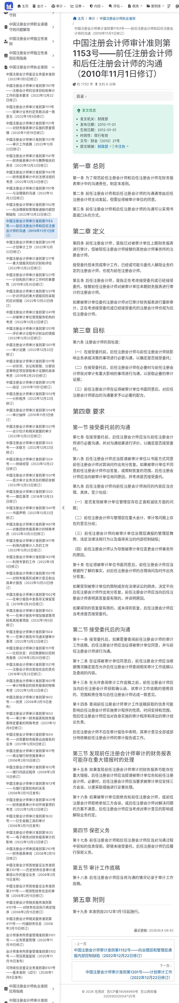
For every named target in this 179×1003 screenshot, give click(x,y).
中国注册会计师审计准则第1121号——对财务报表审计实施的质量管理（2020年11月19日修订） (30, 128)
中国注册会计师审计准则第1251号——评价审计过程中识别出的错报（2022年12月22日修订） (30, 333)
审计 (56, 7)
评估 (113, 7)
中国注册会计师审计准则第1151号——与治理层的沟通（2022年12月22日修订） (30, 193)
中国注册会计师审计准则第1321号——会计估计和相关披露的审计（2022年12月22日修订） (30, 431)
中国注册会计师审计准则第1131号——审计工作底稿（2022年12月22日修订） (30, 144)
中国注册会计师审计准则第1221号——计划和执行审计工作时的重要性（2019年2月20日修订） (30, 279)
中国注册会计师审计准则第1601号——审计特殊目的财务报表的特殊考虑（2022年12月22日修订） (30, 685)
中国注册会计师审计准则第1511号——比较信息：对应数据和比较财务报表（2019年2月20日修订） (30, 653)
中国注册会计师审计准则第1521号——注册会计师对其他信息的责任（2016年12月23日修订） (30, 669)
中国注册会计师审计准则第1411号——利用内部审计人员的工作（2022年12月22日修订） (30, 545)
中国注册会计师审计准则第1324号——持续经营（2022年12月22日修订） (29, 464)
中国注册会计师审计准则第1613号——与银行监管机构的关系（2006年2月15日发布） (30, 788)
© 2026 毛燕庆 (93, 991)
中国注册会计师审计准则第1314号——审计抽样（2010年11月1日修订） (30, 415)
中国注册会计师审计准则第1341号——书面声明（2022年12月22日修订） (30, 512)
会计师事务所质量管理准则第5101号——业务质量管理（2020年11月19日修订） (30, 940)
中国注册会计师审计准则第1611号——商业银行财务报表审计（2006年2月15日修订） (30, 755)
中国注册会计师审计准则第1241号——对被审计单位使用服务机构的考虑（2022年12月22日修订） (30, 317)
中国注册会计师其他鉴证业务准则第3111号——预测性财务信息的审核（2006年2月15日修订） (30, 891)
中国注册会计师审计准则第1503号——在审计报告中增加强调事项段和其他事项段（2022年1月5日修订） (30, 618)
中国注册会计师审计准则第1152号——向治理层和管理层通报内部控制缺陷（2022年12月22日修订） (30, 209)
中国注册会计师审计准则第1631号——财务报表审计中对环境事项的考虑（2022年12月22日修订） (30, 804)
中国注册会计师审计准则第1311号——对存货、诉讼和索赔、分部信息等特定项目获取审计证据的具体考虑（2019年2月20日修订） (30, 368)
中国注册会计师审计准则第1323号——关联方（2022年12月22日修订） (29, 447)
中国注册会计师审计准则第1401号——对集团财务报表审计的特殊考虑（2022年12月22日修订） (30, 529)
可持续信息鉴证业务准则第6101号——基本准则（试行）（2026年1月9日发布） (30, 972)
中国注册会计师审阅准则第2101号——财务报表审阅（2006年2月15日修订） (30, 853)
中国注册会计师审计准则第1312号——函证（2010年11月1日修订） (30, 385)
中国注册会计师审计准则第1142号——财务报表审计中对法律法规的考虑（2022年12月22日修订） (30, 177)
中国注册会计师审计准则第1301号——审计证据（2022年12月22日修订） (30, 349)
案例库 (156, 6)
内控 (94, 7)
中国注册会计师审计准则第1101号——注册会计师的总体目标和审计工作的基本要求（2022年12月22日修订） (30, 93)
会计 (37, 7)
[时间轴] (169, 6)
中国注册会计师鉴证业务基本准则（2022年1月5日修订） (30, 76)
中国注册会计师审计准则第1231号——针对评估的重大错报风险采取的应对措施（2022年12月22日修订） (30, 298)
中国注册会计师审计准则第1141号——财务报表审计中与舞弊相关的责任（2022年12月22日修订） (30, 160)
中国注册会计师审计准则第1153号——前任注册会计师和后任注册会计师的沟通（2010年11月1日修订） (30, 228)
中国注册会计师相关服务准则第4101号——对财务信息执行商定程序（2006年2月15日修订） (30, 907)
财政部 (103, 146)
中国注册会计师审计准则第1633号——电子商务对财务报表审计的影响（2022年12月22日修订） (30, 837)
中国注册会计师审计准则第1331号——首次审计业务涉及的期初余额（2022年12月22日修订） (30, 480)
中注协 (120, 146)
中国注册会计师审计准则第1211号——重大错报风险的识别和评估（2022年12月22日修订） (30, 263)
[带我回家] (10, 6)
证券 (75, 7)
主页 (25, 6)
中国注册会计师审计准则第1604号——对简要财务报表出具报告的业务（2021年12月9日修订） (30, 739)
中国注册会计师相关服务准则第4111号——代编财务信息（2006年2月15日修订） (29, 923)
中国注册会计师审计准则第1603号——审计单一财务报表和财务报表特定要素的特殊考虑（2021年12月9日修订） (31, 721)
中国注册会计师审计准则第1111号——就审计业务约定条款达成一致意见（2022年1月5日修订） (30, 111)
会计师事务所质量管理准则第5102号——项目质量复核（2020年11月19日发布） (31, 956)
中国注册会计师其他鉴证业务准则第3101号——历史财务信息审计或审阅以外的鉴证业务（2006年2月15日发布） (30, 872)
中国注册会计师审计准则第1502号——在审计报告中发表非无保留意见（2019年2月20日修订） (31, 599)
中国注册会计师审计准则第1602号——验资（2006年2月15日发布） (29, 702)
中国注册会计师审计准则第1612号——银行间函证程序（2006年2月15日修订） (30, 772)
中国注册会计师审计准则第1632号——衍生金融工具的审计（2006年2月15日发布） (29, 821)
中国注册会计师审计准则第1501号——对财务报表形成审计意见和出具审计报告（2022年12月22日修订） (30, 580)
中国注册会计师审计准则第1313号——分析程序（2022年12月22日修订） (30, 398)
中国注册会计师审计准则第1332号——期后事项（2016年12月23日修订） (29, 496)
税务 (135, 6)
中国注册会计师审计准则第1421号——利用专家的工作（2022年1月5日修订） (30, 561)
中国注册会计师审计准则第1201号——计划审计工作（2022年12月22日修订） (30, 247)
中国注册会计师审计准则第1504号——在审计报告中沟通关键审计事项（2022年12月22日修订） (30, 636)
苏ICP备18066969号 (122, 991)
